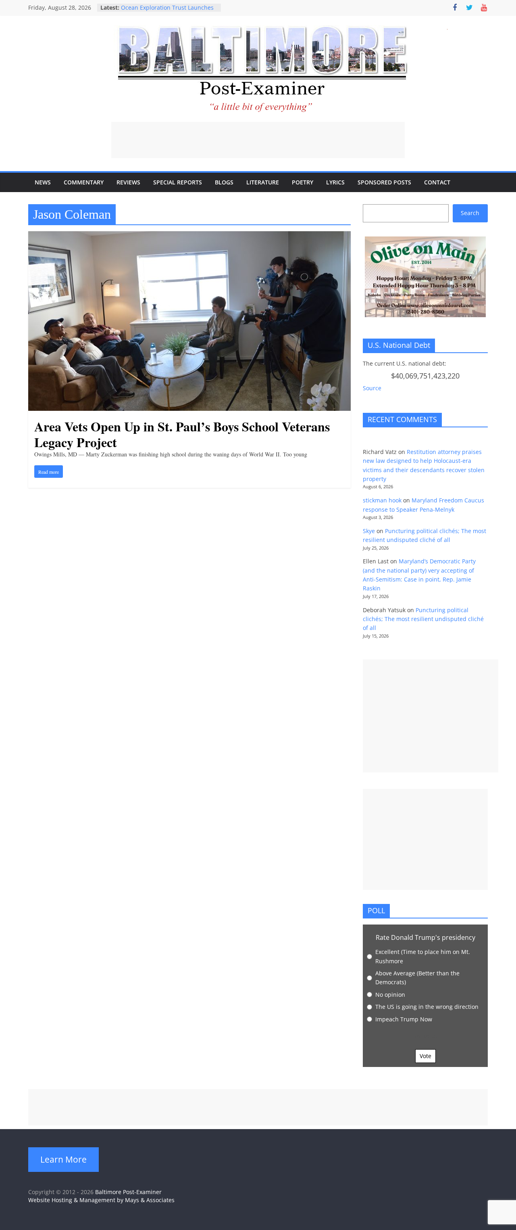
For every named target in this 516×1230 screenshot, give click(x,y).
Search (470, 213)
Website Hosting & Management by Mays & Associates (101, 1200)
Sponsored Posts (384, 182)
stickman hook (382, 500)
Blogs (224, 182)
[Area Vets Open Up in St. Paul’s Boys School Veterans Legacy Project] (189, 236)
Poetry (302, 182)
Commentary (84, 182)
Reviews (128, 182)
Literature (262, 182)
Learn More (63, 1159)
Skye (369, 531)
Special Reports (177, 182)
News (43, 182)
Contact (437, 182)
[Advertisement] (258, 140)
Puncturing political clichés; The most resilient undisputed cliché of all (423, 619)
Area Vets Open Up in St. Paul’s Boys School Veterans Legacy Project (182, 434)
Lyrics (335, 182)
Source (372, 388)
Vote (425, 1056)
